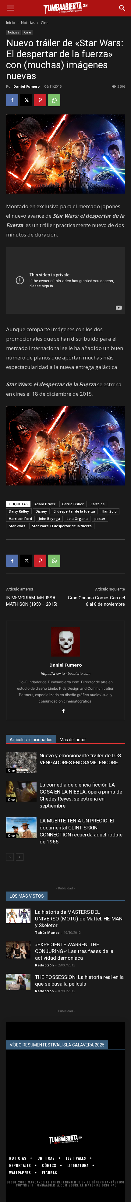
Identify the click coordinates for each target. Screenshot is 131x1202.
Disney (41, 511)
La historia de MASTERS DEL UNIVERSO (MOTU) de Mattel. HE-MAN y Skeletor (78, 918)
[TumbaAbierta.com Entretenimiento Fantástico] (65, 1139)
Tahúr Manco (47, 932)
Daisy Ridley (19, 511)
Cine (44, 22)
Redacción (44, 965)
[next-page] (19, 857)
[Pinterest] (40, 100)
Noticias (28, 22)
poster (99, 518)
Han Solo (109, 511)
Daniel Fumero (26, 86)
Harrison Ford (20, 518)
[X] (26, 100)
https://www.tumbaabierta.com (65, 673)
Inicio (10, 22)
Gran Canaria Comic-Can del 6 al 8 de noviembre (96, 601)
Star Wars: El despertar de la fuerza (62, 526)
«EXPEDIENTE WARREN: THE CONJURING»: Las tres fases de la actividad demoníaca (74, 951)
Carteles (97, 504)
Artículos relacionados (31, 739)
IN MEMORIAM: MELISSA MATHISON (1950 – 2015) (31, 601)
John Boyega (49, 518)
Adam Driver (44, 504)
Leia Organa (77, 518)
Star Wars (17, 526)
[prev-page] (10, 857)
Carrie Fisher (73, 504)
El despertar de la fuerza (74, 511)
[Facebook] (12, 100)
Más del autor (73, 739)
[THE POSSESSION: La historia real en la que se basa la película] (18, 982)
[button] (10, 8)
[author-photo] (65, 656)
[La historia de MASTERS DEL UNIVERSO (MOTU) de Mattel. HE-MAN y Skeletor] (18, 916)
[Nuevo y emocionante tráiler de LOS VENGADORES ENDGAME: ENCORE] (21, 762)
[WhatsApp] (54, 100)
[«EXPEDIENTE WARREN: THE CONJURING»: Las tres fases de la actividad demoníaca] (18, 949)
